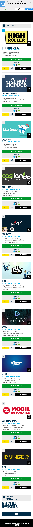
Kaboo (4, 327)
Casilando (6, 187)
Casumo (5, 139)
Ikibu (4, 281)
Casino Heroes (8, 93)
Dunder (5, 467)
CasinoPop (6, 234)
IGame (4, 374)
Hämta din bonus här (16, 59)
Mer (5, 68)
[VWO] (6, 9)
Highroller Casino (10, 47)
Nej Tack (19, 9)
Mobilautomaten (9, 421)
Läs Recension (23, 68)
